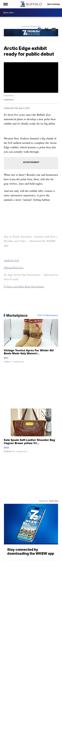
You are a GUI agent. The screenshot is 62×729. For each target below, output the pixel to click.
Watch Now (52, 4)
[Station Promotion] (31, 33)
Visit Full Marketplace (47, 315)
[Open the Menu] (5, 4)
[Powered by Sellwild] (53, 501)
